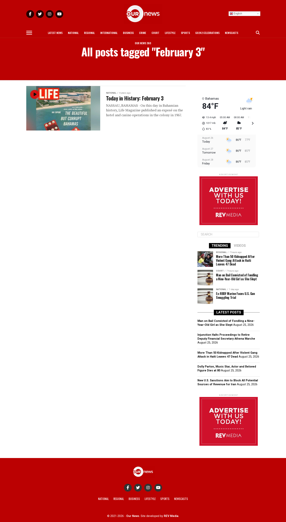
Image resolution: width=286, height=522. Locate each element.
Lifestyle (170, 33)
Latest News (55, 33)
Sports (185, 33)
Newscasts (231, 33)
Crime (142, 33)
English (237, 13)
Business (128, 33)
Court (155, 33)
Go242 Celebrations (207, 33)
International (109, 33)
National (73, 33)
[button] (207, 123)
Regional (89, 33)
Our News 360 (143, 43)
